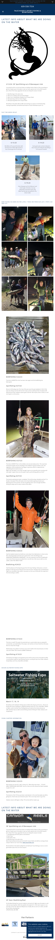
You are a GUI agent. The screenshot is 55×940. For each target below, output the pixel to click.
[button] (5, 11)
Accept (40, 935)
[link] (27, 12)
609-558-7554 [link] (27, 6)
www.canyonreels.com (28, 842)
